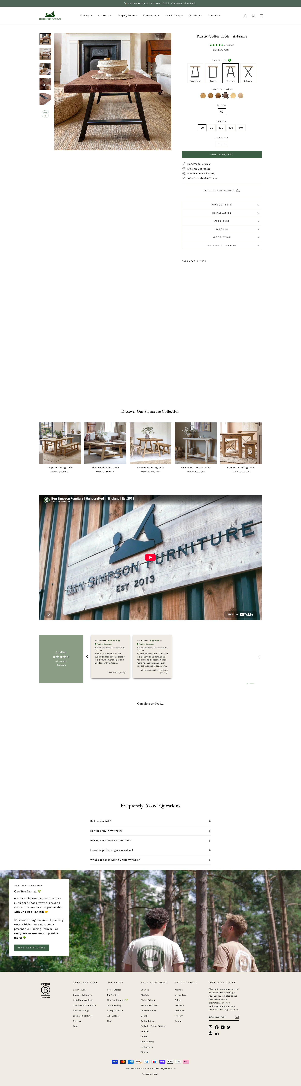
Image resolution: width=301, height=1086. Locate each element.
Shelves (145, 990)
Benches (145, 1031)
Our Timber (113, 995)
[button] (222, 45)
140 (241, 127)
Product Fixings (81, 1010)
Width (221, 105)
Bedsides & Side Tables (153, 1026)
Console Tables (148, 1010)
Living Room (181, 995)
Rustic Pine (203, 96)
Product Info (222, 205)
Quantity (222, 137)
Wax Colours (113, 1016)
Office (178, 1000)
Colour (222, 89)
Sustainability (114, 1005)
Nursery (179, 1016)
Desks (144, 1016)
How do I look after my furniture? (150, 840)
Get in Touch (79, 990)
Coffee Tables (147, 1021)
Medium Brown (241, 96)
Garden (178, 1021)
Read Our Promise (31, 948)
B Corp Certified (115, 1010)
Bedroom (179, 1005)
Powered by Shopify (150, 1074)
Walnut (225, 96)
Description (221, 237)
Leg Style (221, 60)
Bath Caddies (147, 1042)
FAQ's (75, 1026)
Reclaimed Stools (149, 1005)
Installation (222, 213)
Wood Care (222, 221)
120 (231, 127)
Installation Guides (82, 1000)
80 (211, 127)
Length (222, 121)
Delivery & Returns (222, 245)
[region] (173, 656)
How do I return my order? (150, 831)
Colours (222, 229)
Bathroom (180, 1010)
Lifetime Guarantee (82, 1016)
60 (221, 111)
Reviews (77, 1021)
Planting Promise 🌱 (117, 1000)
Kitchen (179, 990)
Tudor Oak (218, 96)
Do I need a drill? (150, 821)
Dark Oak (210, 96)
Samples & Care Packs (84, 1005)
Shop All (145, 1052)
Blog (109, 1021)
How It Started (114, 990)
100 (221, 127)
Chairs (144, 1036)
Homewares (147, 1047)
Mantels (145, 995)
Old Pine (233, 96)
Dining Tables (148, 1000)
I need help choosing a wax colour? (150, 850)
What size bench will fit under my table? (150, 860)
